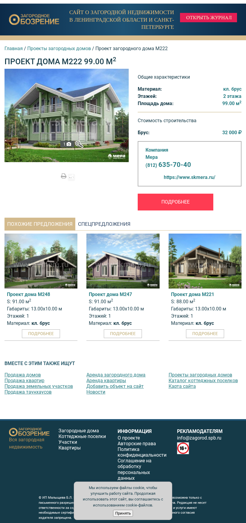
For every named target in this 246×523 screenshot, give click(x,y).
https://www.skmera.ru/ (189, 177)
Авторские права (137, 443)
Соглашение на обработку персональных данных (135, 469)
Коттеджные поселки (82, 436)
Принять (123, 513)
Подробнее (175, 202)
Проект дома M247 (110, 294)
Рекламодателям (200, 431)
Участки (67, 442)
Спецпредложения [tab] (104, 224)
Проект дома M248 (28, 294)
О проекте (129, 438)
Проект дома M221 (192, 294)
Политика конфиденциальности (142, 452)
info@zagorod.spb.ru (199, 438)
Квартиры (69, 448)
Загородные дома (78, 431)
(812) (168, 165)
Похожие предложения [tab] (40, 224)
